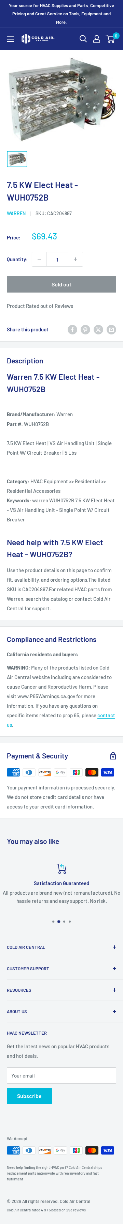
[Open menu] (10, 39)
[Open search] (83, 39)
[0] (110, 39)
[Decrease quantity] (39, 259)
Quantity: (17, 259)
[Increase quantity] (75, 259)
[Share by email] (111, 329)
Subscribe (29, 1096)
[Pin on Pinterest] (85, 329)
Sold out (61, 284)
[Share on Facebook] (72, 329)
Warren (16, 213)
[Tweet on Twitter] (98, 329)
